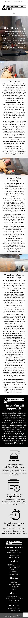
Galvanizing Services (14, 584)
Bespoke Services (14, 574)
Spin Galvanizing (14, 567)
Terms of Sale (14, 555)
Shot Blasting (14, 571)
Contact (14, 589)
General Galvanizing (14, 566)
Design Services (14, 569)
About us (14, 582)
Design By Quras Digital (17, 616)
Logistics (14, 588)
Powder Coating (14, 573)
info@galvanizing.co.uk (14, 552)
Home (14, 581)
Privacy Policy (14, 557)
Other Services (14, 586)
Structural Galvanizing (14, 564)
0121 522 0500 (14, 550)
